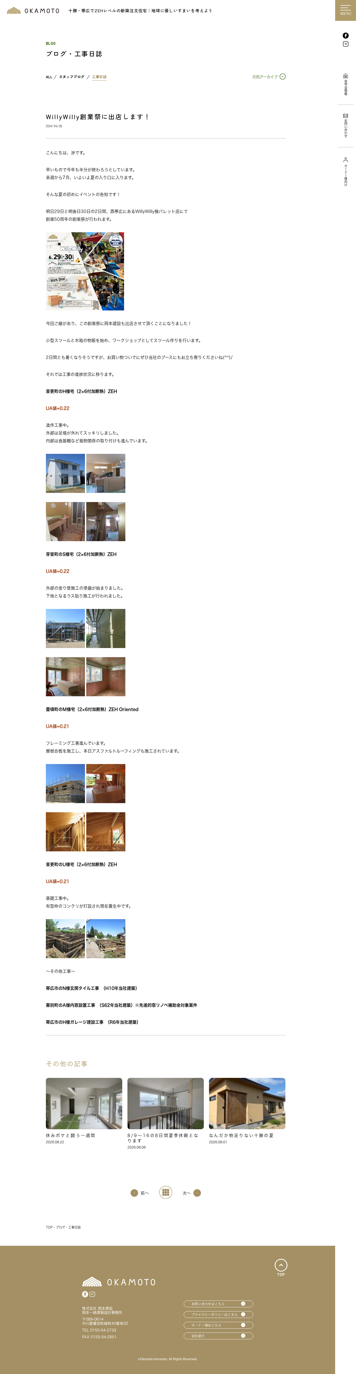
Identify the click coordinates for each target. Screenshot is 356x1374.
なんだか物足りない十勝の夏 (241, 1135)
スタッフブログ (71, 77)
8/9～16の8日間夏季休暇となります (163, 1138)
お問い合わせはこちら (208, 1303)
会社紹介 (198, 1336)
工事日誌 (99, 77)
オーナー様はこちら (207, 1325)
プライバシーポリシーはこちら (215, 1314)
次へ (186, 1193)
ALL (49, 77)
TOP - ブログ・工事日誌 (63, 1227)
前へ (145, 1193)
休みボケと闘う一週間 (71, 1135)
